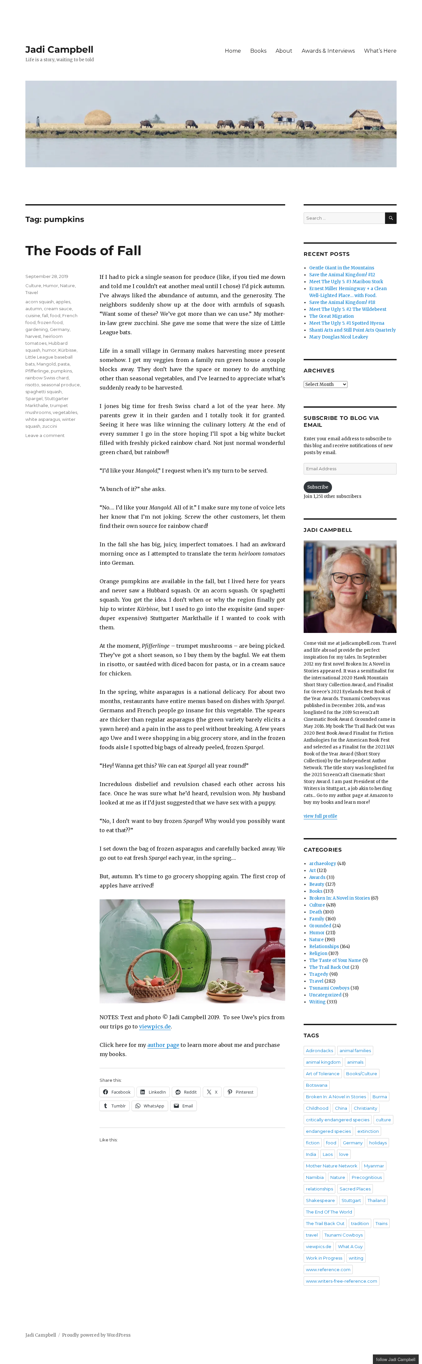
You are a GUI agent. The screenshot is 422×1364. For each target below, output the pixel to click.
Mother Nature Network (331, 1165)
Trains (381, 1223)
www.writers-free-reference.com (341, 1281)
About (284, 51)
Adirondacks (319, 1050)
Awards (317, 877)
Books (258, 51)
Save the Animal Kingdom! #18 (342, 302)
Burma (380, 1096)
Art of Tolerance (323, 1073)
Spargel (34, 398)
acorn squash (39, 301)
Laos (328, 1154)
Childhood (317, 1108)
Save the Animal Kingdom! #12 (342, 275)
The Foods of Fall (83, 250)
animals (355, 1062)
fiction (312, 1142)
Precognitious (367, 1177)
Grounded (320, 926)
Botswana (316, 1085)
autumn (33, 308)
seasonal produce (60, 384)
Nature (67, 285)
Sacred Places (355, 1188)
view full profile (320, 816)
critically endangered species (337, 1119)
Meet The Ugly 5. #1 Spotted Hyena (346, 323)
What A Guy (350, 1246)
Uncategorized (325, 995)
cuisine (32, 315)
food (55, 315)
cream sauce (58, 308)
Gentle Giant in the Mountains (341, 268)
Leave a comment (45, 435)
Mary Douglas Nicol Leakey (338, 337)
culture (383, 1119)
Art (312, 870)
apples (63, 301)
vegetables (65, 412)
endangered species (328, 1131)
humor (49, 350)
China (341, 1108)
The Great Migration (331, 316)
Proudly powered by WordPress (96, 1335)
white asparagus (42, 419)
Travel (31, 292)
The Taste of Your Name (335, 960)
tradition (360, 1223)
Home (233, 51)
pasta (64, 364)
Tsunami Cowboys (329, 988)
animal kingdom (323, 1062)
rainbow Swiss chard (47, 377)
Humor (50, 285)
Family (316, 919)
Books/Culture (361, 1073)
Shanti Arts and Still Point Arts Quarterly (352, 330)
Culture (33, 285)
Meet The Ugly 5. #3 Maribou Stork (346, 282)
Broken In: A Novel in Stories (339, 898)
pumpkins (61, 370)
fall (45, 315)
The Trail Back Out (329, 967)
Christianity (365, 1108)
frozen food (50, 322)
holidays (378, 1142)
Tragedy (318, 974)
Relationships (324, 946)
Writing (317, 1002)
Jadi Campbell (59, 49)
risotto (32, 384)
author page (163, 1045)
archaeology (322, 863)
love (343, 1154)
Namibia (315, 1177)
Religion (318, 953)
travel (312, 1235)
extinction (368, 1131)
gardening (36, 329)
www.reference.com (328, 1269)
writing (356, 1258)
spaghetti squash (43, 391)
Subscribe (317, 487)
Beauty (316, 884)
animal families (355, 1050)
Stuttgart (351, 1200)
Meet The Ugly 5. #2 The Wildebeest (347, 309)
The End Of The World (329, 1211)
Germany (60, 329)
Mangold (46, 364)
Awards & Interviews (328, 51)
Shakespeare (320, 1200)
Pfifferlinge (37, 370)
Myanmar (374, 1165)
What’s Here (380, 51)
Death (315, 912)
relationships (319, 1188)
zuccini (49, 426)
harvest (33, 336)
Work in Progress (324, 1258)
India (311, 1154)
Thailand (376, 1200)
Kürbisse (67, 350)
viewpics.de (155, 1026)
